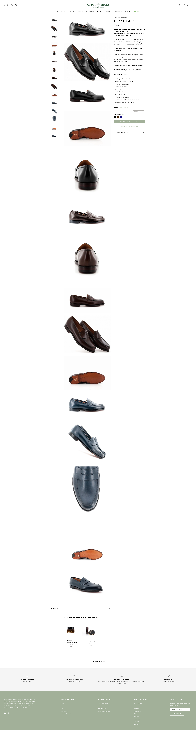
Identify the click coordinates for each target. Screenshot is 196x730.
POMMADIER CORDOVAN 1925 (71, 642)
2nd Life (127, 11)
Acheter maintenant (129, 126)
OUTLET (136, 11)
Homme (71, 11)
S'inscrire (177, 714)
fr (4, 5)
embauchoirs (137, 56)
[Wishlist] (183, 5)
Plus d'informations (123, 132)
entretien (129, 58)
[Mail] (15, 5)
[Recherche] (179, 5)
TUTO (99, 11)
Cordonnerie (118, 11)
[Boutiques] (7, 5)
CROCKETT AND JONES (121, 17)
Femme (80, 11)
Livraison (54, 608)
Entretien (107, 11)
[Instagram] (8, 713)
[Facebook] (4, 713)
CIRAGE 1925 (90, 642)
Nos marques (61, 11)
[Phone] (11, 5)
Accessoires (90, 11)
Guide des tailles (124, 107)
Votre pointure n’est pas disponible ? (138, 110)
